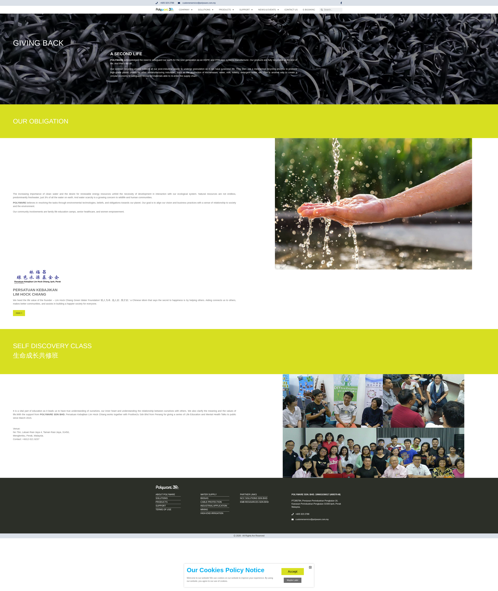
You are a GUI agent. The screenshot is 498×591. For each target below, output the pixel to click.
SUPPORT (244, 10)
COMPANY (184, 10)
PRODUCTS (225, 10)
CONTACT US (291, 10)
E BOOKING (309, 10)
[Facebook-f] (341, 3)
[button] (310, 567)
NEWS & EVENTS (267, 10)
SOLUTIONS (204, 10)
